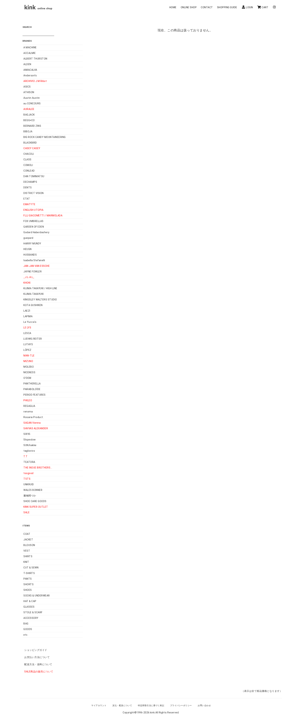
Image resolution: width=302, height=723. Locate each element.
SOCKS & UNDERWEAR (36, 595)
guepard (28, 238)
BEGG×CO (29, 120)
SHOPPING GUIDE (227, 7)
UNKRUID (28, 484)
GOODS (27, 629)
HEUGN (27, 249)
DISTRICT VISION (33, 193)
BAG (25, 623)
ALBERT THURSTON (35, 58)
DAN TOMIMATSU (33, 176)
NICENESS (29, 372)
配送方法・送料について (38, 664)
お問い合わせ (204, 705)
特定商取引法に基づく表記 (151, 705)
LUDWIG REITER (32, 338)
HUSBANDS (30, 254)
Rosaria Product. (33, 417)
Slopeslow (29, 439)
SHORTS (28, 584)
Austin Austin (31, 97)
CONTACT (207, 7)
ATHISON (28, 92)
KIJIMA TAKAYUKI (33, 294)
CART (265, 7)
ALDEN (27, 64)
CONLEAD (29, 170)
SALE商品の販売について (38, 671)
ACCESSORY (30, 618)
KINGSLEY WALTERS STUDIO (40, 299)
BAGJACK (29, 114)
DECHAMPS (30, 181)
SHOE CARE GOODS (34, 501)
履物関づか (29, 495)
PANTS (27, 578)
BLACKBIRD (30, 142)
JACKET (28, 539)
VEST (26, 550)
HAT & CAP (29, 601)
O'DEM (27, 378)
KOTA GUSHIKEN (33, 305)
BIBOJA (27, 131)
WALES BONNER (32, 490)
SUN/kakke (30, 445)
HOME (173, 7)
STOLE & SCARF (32, 612)
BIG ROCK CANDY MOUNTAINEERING (44, 137)
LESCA (27, 333)
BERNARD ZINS (32, 125)
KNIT (26, 562)
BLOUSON (29, 545)
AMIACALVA (30, 69)
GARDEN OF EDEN (33, 226)
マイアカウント (99, 705)
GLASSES (29, 606)
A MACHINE (30, 47)
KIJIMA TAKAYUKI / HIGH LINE (40, 288)
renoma (28, 411)
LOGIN (249, 7)
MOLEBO (28, 366)
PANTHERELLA (32, 383)
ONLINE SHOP (189, 7)
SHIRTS (27, 556)
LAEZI (26, 310)
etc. (25, 634)
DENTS (27, 187)
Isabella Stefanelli (34, 260)
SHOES (27, 590)
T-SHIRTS (29, 573)
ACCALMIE (29, 53)
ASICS (27, 86)
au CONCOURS (32, 103)
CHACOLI (28, 153)
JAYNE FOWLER (32, 271)
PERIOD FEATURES (34, 394)
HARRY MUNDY (32, 243)
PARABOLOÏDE (32, 389)
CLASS (27, 159)
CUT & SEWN (30, 567)
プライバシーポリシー (181, 705)
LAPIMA (28, 316)
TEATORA (29, 462)
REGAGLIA (29, 406)
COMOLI (28, 165)
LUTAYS (28, 344)
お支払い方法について (37, 657)
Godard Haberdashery (36, 232)
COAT (26, 534)
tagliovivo (29, 450)
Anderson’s (30, 75)
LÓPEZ (27, 350)
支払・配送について (122, 705)
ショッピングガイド (35, 650)
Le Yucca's (29, 322)
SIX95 (26, 434)
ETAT (26, 198)
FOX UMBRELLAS (33, 221)
